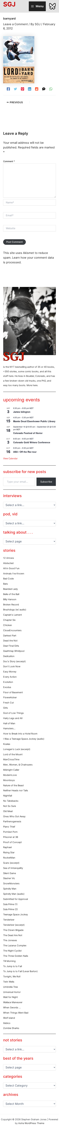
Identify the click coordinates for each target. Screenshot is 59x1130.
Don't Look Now (11, 666)
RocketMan (9, 857)
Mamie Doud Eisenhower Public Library (34, 421)
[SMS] (43, 89)
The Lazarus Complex (14, 945)
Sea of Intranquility (13, 868)
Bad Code (8, 578)
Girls (5, 707)
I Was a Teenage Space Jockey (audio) (23, 738)
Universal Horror (12, 992)
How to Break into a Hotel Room (20, 733)
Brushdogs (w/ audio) (14, 609)
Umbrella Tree (10, 987)
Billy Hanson (9, 599)
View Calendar (10, 458)
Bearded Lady (10, 589)
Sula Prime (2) (10, 909)
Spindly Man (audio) (13, 893)
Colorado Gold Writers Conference (31, 442)
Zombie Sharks (11, 1028)
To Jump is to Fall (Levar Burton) (20, 971)
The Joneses (10, 940)
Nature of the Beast (13, 785)
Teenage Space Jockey (15, 914)
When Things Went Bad (15, 1012)
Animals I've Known (13, 573)
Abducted (8, 563)
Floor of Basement (13, 692)
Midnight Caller (11, 769)
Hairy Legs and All (12, 718)
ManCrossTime (11, 759)
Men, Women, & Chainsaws (18, 764)
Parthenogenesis (12, 821)
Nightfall (7, 795)
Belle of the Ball (11, 594)
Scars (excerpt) (11, 862)
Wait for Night (10, 997)
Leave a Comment (15, 24)
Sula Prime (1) (10, 904)
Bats (5, 583)
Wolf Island (9, 1018)
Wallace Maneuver (12, 1002)
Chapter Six (9, 620)
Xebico (6, 1023)
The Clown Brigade (13, 930)
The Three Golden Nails (15, 955)
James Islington (21, 411)
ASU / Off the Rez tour (25, 451)
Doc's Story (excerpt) (14, 661)
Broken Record (11, 604)
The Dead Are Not (12, 935)
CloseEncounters (12, 630)
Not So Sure (9, 806)
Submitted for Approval (15, 899)
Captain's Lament (12, 614)
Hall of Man (9, 723)
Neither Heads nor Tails (15, 790)
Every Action (10, 676)
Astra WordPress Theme (31, 1123)
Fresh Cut (8, 702)
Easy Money (9, 671)
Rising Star (8, 852)
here (35, 385)
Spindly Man (9, 888)
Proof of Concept (12, 842)
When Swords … (12, 1007)
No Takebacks (10, 800)
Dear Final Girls (11, 645)
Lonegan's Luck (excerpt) (16, 749)
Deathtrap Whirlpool (13, 651)
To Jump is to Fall (12, 966)
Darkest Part (9, 635)
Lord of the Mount (12, 754)
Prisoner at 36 (10, 837)
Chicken (7, 625)
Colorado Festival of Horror (27, 433)
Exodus (7, 687)
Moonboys (9, 780)
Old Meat (8, 811)
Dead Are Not (10, 640)
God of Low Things (13, 713)
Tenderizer (8, 919)
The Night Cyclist (12, 950)
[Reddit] (36, 89)
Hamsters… (9, 728)
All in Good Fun (11, 568)
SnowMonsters (11, 883)
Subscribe (46, 481)
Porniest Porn (10, 831)
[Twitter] (15, 89)
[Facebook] (8, 89)
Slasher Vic (9, 878)
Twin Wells (8, 981)
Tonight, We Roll (11, 976)
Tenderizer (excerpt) (14, 924)
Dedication (8, 656)
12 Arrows (8, 558)
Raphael (7, 847)
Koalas (6, 744)
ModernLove (10, 775)
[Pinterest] (22, 89)
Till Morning (9, 961)
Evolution (8, 682)
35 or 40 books (46, 366)
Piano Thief (9, 826)
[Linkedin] (29, 89)
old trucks (30, 380)
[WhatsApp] (50, 89)
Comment (9, 161)
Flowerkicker (10, 697)
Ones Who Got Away (14, 816)
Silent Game (9, 873)
